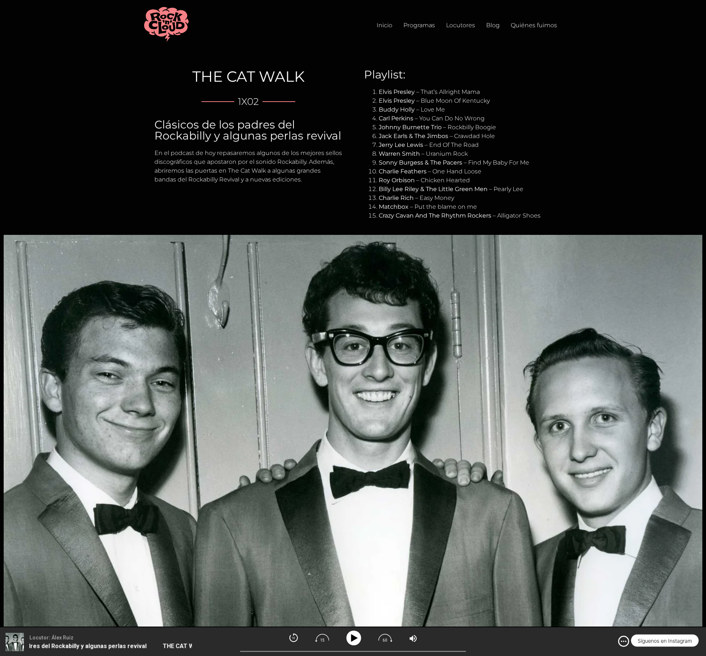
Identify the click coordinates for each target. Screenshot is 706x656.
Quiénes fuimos (534, 25)
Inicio (384, 25)
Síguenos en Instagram (665, 641)
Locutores (460, 25)
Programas (419, 25)
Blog (493, 25)
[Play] (355, 638)
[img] (623, 641)
